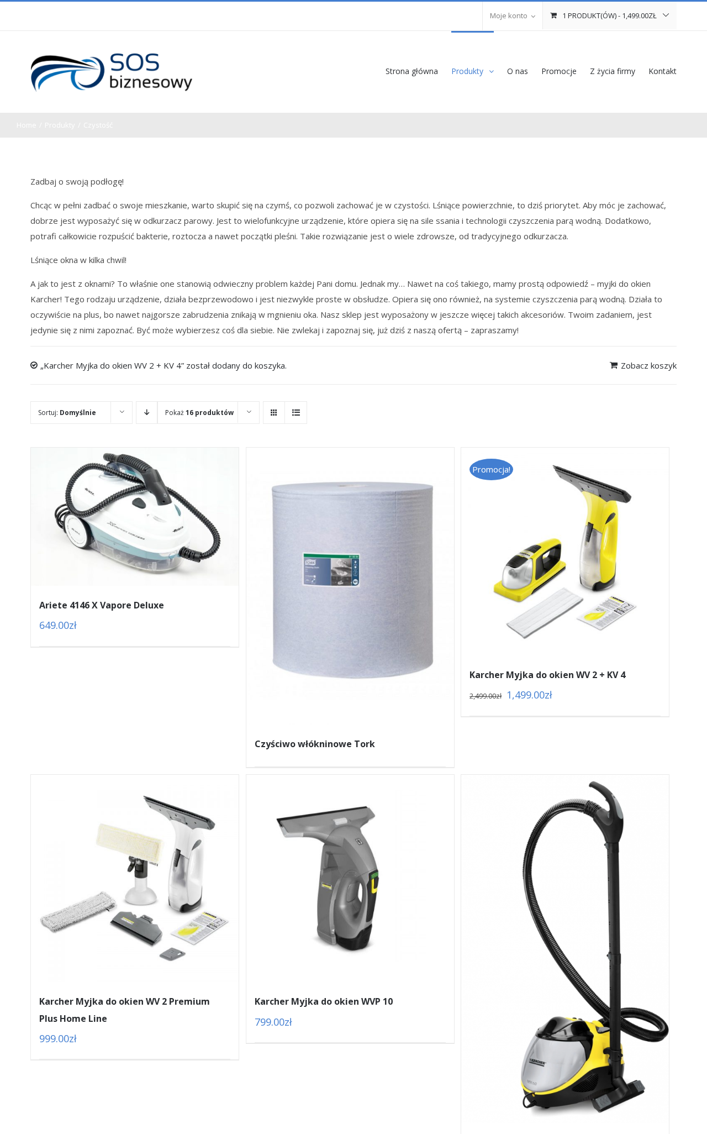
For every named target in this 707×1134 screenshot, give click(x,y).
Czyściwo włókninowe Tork (315, 744)
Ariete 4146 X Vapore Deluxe (101, 605)
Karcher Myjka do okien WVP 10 (324, 1001)
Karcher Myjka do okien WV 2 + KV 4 (547, 675)
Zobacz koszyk (649, 365)
